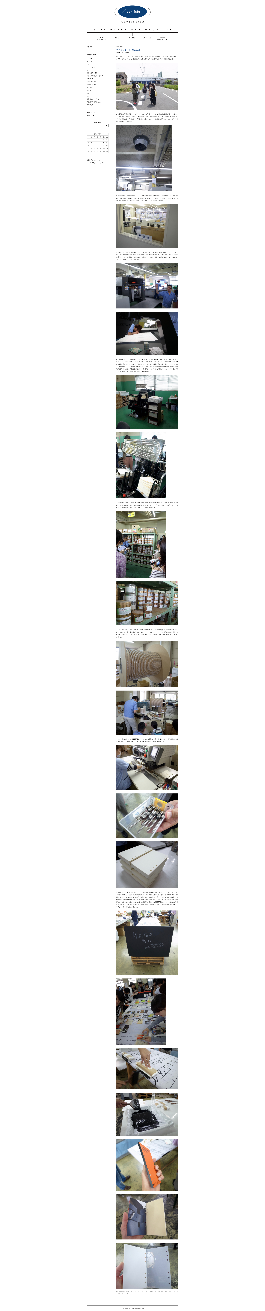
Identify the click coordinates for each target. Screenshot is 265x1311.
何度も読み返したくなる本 (95, 76)
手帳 (88, 93)
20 (97, 149)
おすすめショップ (92, 81)
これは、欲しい (91, 79)
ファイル (89, 61)
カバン (89, 70)
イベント (89, 87)
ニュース (89, 58)
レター (89, 96)
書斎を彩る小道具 (92, 73)
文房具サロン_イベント (94, 99)
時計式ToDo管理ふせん (94, 102)
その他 (89, 90)
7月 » (92, 159)
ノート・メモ (91, 67)
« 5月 (88, 159)
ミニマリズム (91, 105)
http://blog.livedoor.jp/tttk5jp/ (97, 163)
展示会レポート (91, 84)
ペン (88, 64)
